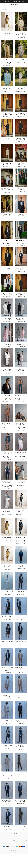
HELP (13, 837)
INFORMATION (14, 833)
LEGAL (14, 840)
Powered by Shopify (14, 852)
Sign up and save (13, 843)
